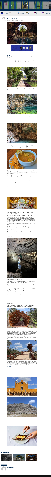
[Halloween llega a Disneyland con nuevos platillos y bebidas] (18, 13)
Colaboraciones (9, 17)
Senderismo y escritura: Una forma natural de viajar (7, 457)
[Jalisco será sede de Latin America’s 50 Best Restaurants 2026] (43, 13)
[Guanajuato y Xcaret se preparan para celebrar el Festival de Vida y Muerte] (26, 13)
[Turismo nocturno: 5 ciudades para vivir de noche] (10, 13)
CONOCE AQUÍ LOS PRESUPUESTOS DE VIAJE (36, 5)
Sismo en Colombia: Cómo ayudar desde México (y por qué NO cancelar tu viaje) (38, 13)
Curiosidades (29, 455)
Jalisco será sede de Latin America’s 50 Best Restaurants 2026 (47, 13)
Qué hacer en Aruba (19, 457)
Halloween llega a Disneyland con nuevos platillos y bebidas (22, 13)
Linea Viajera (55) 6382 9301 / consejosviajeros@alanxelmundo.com (11, 5)
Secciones (31, 456)
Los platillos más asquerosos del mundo (31, 458)
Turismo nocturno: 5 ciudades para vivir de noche (13, 13)
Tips (18, 456)
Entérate (33, 455)
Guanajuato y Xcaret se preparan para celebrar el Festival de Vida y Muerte (30, 13)
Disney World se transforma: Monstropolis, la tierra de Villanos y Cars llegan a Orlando (6, 13)
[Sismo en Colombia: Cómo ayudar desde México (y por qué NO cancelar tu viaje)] (35, 13)
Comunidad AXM (4, 20)
